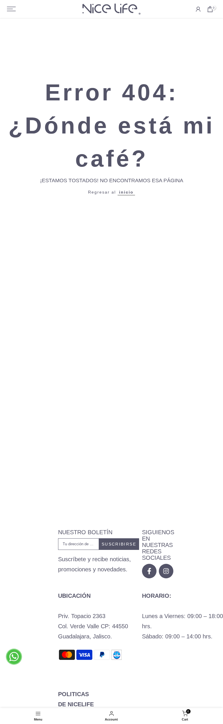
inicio (126, 192)
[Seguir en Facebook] (149, 571)
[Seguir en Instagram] (166, 571)
